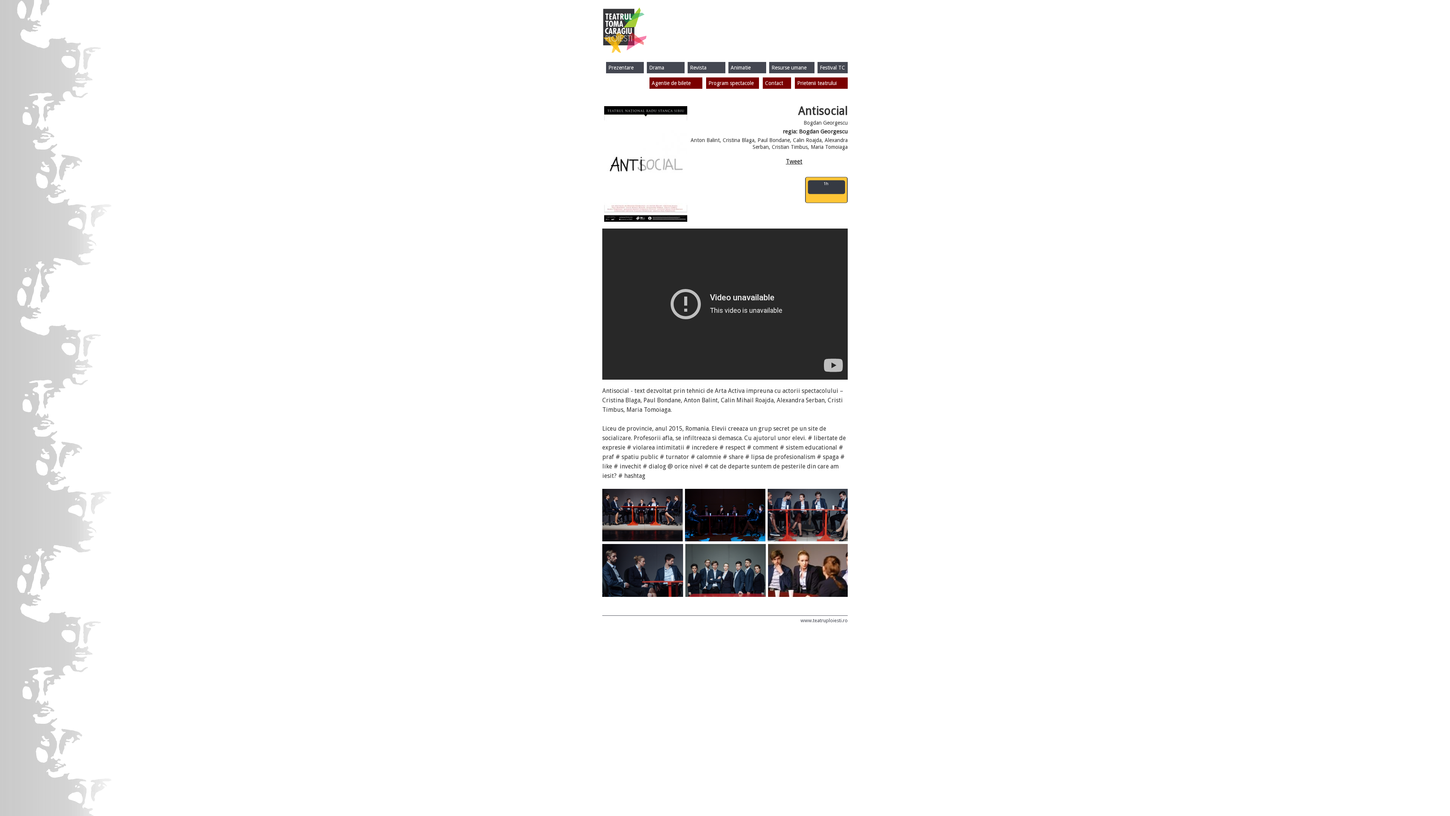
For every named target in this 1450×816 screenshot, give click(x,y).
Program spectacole (731, 83)
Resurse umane (789, 68)
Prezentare (621, 68)
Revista (698, 68)
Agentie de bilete (671, 83)
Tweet (794, 161)
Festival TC (832, 68)
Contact (774, 83)
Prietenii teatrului (817, 83)
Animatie (741, 68)
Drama (656, 68)
